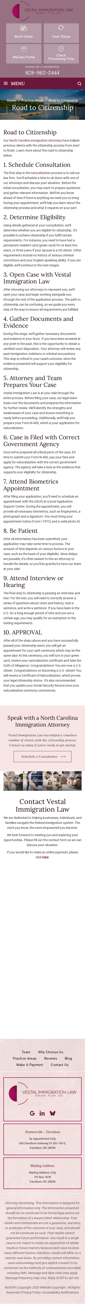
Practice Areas (24, 1058)
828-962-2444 (42, 72)
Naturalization (36, 780)
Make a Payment (29, 1065)
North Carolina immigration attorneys (35, 140)
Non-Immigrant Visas (72, 775)
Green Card (52, 777)
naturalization (41, 173)
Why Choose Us (50, 1052)
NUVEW (10, 1287)
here (45, 857)
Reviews (50, 1058)
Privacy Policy (31, 1292)
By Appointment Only (42, 1138)
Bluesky (53, 1113)
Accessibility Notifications (61, 1292)
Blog (68, 1058)
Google (32, 1113)
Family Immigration (15, 777)
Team (26, 1052)
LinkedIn (42, 1113)
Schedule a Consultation (39, 756)
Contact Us (60, 1065)
